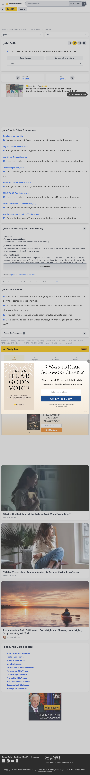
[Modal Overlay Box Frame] (45, 387)
